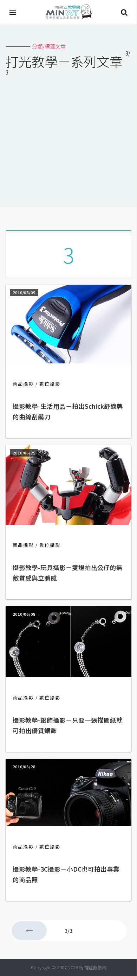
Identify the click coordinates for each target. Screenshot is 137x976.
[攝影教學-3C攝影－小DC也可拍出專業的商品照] (68, 824)
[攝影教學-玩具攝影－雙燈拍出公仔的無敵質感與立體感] (68, 522)
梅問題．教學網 (68, 12)
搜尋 (124, 12)
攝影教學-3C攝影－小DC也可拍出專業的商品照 (66, 874)
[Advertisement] (68, 143)
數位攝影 (49, 383)
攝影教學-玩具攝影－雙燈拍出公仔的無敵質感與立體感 (68, 572)
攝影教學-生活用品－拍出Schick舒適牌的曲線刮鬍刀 (68, 411)
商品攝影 (23, 383)
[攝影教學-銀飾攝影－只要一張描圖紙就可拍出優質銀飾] (68, 675)
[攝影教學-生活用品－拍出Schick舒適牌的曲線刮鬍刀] (68, 361)
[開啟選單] (13, 12)
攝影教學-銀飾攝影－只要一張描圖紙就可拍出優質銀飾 (68, 725)
